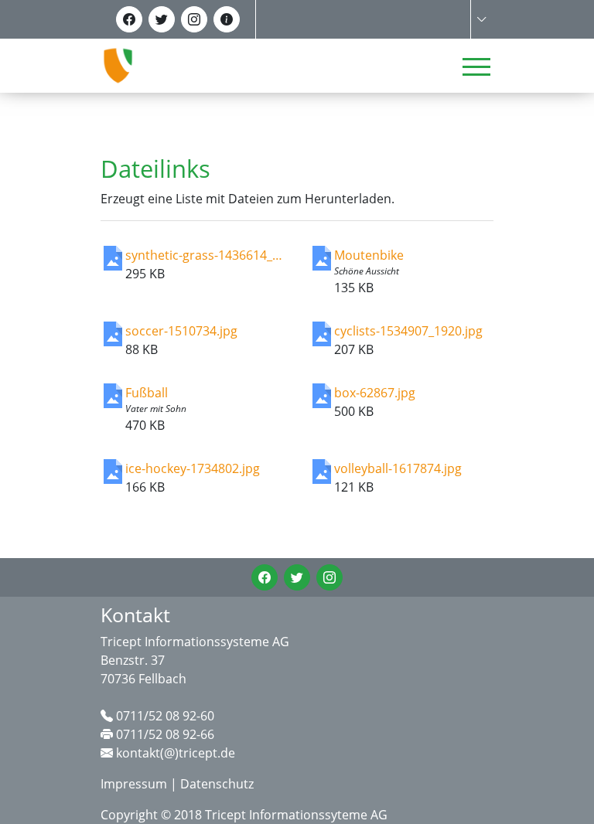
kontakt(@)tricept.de (175, 752)
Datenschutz (217, 783)
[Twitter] (161, 19)
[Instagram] (194, 19)
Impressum (134, 783)
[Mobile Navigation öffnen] (476, 66)
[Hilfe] (226, 19)
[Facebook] (129, 19)
